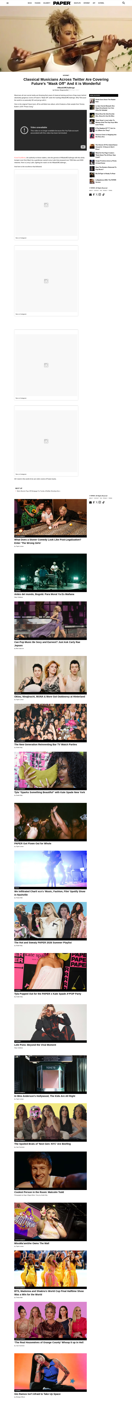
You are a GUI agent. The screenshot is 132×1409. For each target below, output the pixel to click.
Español (101, 3)
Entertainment (20, 536)
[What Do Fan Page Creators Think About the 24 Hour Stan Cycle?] (92, 154)
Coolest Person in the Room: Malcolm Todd (39, 1192)
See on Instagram (21, 238)
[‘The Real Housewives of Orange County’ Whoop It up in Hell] (50, 1320)
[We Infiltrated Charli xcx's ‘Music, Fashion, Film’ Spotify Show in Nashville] (50, 869)
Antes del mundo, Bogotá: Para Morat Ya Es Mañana (44, 594)
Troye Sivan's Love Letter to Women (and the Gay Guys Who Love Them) (106, 122)
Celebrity (46, 3)
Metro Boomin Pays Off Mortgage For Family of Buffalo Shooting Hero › (39, 491)
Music (30, 3)
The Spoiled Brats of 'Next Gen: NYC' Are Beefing (42, 1143)
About (91, 190)
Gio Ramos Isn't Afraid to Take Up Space (37, 1394)
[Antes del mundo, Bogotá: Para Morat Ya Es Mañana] (50, 572)
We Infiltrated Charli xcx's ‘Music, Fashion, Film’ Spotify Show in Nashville (49, 893)
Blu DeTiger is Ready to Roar (105, 173)
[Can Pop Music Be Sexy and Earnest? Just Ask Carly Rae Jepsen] (50, 619)
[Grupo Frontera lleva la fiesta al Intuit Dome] (92, 162)
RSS (101, 190)
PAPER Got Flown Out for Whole (32, 843)
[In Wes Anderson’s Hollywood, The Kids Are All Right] (50, 1073)
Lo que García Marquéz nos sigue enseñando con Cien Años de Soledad (105, 108)
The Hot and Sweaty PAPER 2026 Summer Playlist (43, 942)
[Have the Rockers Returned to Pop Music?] (92, 168)
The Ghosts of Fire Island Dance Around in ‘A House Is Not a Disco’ (106, 147)
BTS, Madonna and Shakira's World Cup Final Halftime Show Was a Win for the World (49, 1293)
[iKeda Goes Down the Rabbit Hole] (92, 101)
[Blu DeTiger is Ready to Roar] (92, 175)
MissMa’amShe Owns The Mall (31, 1243)
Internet (87, 3)
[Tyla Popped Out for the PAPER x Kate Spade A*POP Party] (50, 971)
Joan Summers (20, 1147)
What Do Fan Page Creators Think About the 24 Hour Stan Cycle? (105, 155)
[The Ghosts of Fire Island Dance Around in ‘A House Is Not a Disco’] (92, 146)
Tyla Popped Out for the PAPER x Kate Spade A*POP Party (47, 993)
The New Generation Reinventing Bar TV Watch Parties (45, 744)
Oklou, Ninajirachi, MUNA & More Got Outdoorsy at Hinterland (49, 696)
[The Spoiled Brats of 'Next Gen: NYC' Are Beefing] (50, 1121)
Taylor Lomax (20, 546)
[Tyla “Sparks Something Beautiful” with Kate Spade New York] (50, 770)
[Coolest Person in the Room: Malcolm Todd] (50, 1170)
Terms (110, 190)
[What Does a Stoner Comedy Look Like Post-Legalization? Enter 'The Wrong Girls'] (50, 517)
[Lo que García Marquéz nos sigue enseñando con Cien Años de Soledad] (92, 107)
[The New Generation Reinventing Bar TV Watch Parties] (50, 722)
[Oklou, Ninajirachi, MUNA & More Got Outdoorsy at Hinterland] (50, 674)
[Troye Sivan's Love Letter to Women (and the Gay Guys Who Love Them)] (92, 121)
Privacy (105, 190)
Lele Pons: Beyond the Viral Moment (35, 1044)
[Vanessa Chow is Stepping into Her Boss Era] (92, 136)
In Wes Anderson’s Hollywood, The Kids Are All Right (44, 1096)
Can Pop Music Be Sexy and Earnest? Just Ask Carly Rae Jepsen (47, 644)
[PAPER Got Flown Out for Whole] (50, 821)
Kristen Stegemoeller (61, 90)
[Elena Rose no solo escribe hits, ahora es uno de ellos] (92, 115)
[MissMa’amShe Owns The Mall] (50, 1221)
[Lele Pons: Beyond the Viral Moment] (50, 1022)
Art (94, 3)
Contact (96, 190)
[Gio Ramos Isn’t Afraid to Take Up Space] (50, 1371)
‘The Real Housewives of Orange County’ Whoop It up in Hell (48, 1342)
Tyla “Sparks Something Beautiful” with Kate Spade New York (49, 792)
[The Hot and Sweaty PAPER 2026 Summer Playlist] (50, 920)
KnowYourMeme (20, 157)
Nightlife (77, 3)
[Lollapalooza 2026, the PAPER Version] (92, 181)
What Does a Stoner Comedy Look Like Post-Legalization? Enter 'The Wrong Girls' (47, 541)
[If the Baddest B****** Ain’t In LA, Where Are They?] (92, 129)
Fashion (37, 3)
